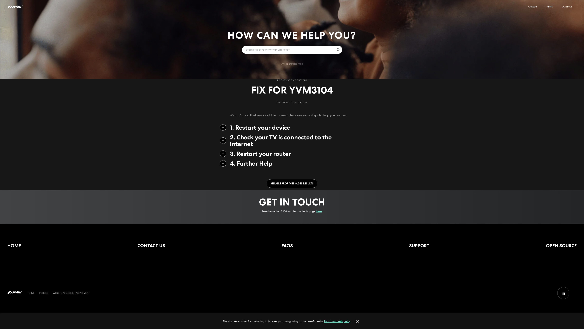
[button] (287, 127)
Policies (43, 293)
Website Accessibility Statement (71, 293)
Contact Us (151, 246)
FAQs (287, 246)
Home (14, 246)
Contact (567, 6)
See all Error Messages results (292, 183)
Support (419, 246)
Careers (532, 6)
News (549, 6)
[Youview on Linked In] (563, 293)
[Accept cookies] (357, 321)
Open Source (561, 246)
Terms (30, 293)
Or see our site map (292, 63)
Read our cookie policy (337, 321)
